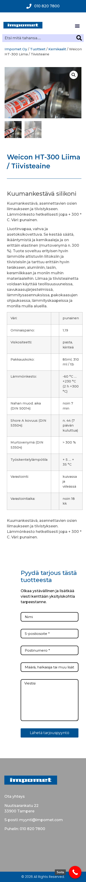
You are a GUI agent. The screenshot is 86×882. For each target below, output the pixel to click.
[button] (77, 26)
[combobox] (39, 38)
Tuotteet (37, 49)
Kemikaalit (57, 49)
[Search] (80, 38)
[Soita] (75, 872)
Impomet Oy (16, 49)
